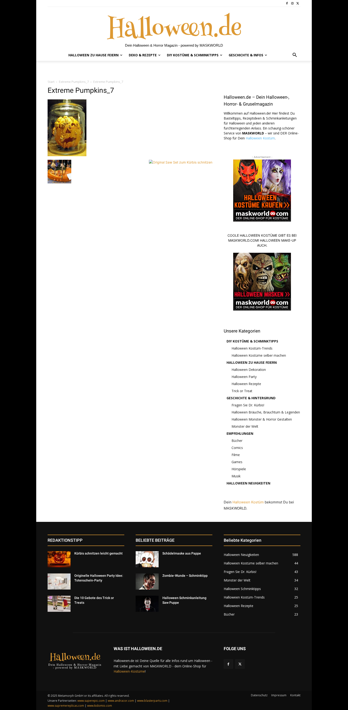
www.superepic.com (91, 701)
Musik (236, 476)
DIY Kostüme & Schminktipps (252, 341)
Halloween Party (244, 376)
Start (51, 82)
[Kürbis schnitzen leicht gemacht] (59, 559)
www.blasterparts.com (152, 701)
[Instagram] (292, 3)
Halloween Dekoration (249, 369)
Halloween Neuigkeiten (248, 483)
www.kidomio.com (99, 706)
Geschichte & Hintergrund (251, 398)
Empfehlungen (240, 433)
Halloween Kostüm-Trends (252, 348)
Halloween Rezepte (246, 384)
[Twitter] (297, 3)
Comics (237, 447)
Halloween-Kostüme (129, 671)
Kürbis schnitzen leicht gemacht (98, 553)
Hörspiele (239, 469)
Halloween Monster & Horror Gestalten (262, 419)
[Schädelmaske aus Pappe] (147, 559)
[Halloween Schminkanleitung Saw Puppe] (147, 604)
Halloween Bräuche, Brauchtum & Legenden (266, 412)
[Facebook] (287, 3)
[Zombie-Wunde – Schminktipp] (147, 581)
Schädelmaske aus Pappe (181, 553)
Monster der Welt (245, 426)
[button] (294, 55)
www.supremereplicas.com (66, 706)
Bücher (237, 440)
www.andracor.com (121, 701)
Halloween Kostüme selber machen (259, 355)
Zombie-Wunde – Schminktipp (185, 575)
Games (237, 462)
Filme (236, 455)
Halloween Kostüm (260, 138)
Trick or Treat (242, 391)
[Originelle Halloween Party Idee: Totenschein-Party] (59, 581)
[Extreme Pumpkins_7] (67, 155)
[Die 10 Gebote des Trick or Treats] (59, 604)
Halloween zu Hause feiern (252, 362)
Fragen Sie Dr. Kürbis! (248, 405)
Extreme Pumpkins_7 (74, 82)
